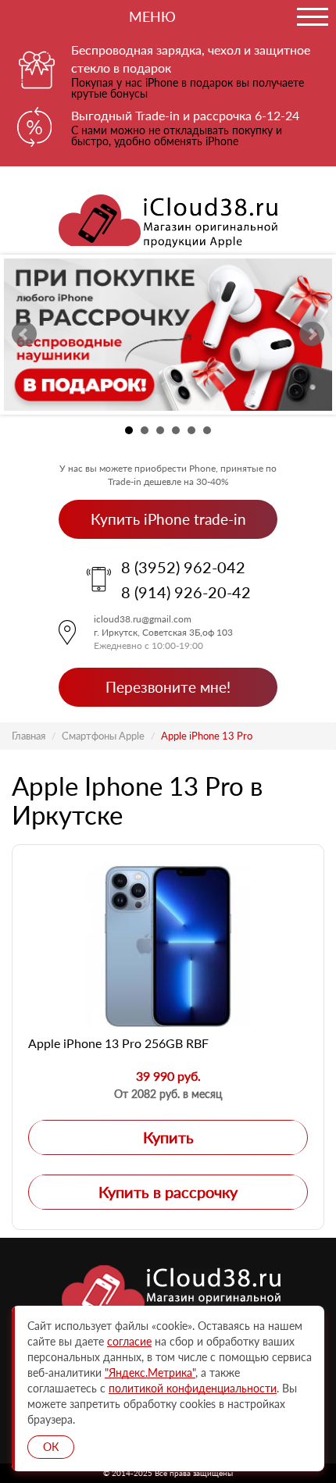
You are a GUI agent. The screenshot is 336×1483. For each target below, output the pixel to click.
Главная (28, 735)
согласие (129, 1341)
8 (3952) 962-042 (183, 567)
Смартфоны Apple (103, 735)
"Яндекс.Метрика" (150, 1372)
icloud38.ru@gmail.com (142, 619)
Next (311, 334)
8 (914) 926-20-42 (186, 592)
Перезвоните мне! (168, 687)
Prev (24, 334)
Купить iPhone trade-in (168, 519)
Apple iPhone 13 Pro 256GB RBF (118, 1043)
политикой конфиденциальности (193, 1388)
